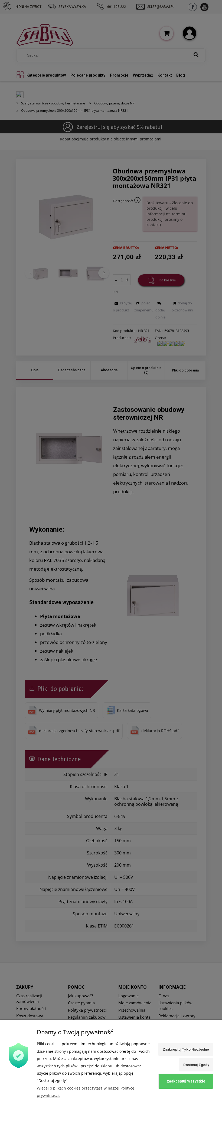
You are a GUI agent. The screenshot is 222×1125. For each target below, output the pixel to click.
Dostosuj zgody (196, 1065)
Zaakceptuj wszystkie (186, 1081)
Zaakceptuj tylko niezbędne (186, 1049)
